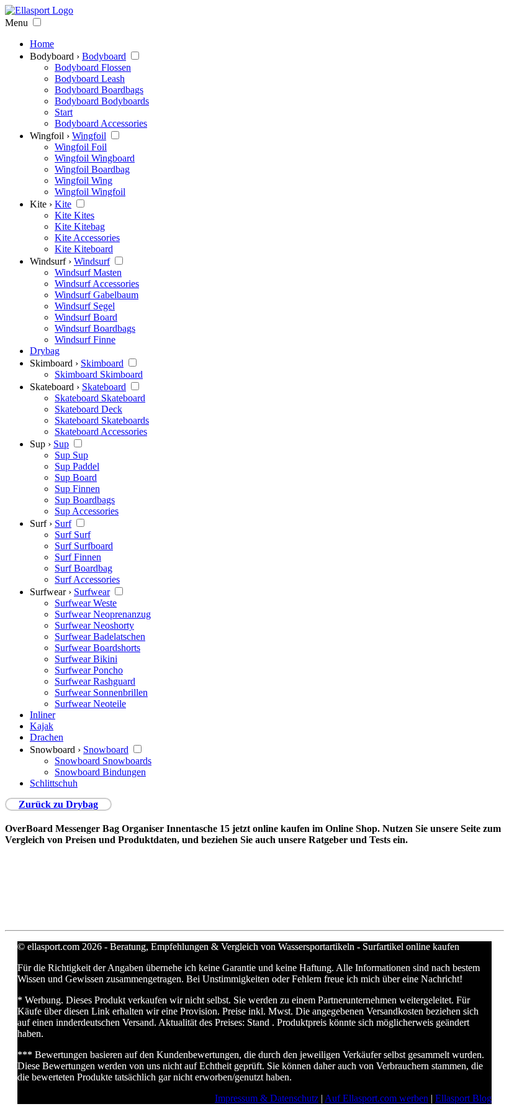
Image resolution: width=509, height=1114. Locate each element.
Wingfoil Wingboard (95, 158)
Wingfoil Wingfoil (90, 191)
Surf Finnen (78, 557)
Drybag (45, 350)
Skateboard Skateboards (102, 420)
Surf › (41, 523)
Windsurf (92, 261)
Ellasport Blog (463, 1098)
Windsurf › (50, 261)
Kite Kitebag (80, 226)
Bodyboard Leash (90, 78)
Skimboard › (54, 363)
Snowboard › (55, 749)
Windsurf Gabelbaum (96, 295)
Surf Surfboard (84, 546)
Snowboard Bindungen (100, 772)
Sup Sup (71, 455)
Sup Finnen (77, 488)
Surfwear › (50, 592)
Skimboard (102, 363)
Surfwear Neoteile (90, 703)
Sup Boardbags (85, 500)
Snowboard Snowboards (103, 761)
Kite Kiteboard (84, 249)
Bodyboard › (54, 56)
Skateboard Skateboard (100, 398)
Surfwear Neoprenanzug (103, 614)
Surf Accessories (87, 579)
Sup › (40, 444)
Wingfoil (89, 135)
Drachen (46, 737)
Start (64, 112)
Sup (61, 444)
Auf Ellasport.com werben (376, 1098)
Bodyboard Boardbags (99, 89)
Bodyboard (104, 56)
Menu (16, 22)
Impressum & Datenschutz (266, 1098)
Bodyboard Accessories (101, 123)
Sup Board (76, 477)
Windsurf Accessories (97, 283)
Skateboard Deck (88, 409)
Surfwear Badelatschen (100, 636)
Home (42, 44)
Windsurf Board (86, 317)
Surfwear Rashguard (95, 681)
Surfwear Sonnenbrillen (101, 692)
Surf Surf (73, 534)
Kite (63, 204)
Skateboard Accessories (101, 431)
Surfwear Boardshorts (97, 647)
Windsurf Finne (85, 339)
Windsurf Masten (88, 272)
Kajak (41, 726)
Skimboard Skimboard (99, 374)
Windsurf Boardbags (95, 328)
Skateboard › (54, 386)
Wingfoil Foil (81, 147)
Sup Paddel (77, 466)
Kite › (41, 204)
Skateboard (104, 386)
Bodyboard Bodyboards (102, 101)
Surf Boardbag (83, 568)
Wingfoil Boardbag (92, 169)
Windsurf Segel (85, 306)
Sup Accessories (87, 511)
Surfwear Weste (86, 603)
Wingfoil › (50, 135)
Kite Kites (74, 215)
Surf (63, 523)
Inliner (42, 715)
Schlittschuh (54, 783)
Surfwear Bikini (86, 659)
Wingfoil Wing (83, 180)
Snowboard (105, 749)
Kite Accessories (87, 237)
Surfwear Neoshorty (94, 625)
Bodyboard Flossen (93, 67)
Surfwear (92, 592)
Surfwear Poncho (89, 670)
